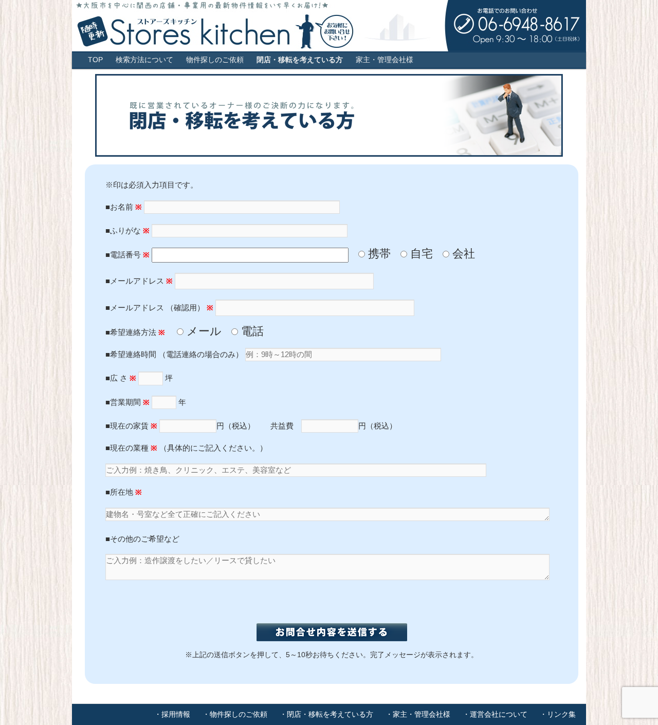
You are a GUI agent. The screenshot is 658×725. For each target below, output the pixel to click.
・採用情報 (172, 714)
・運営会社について (495, 714)
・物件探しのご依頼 (235, 714)
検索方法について (144, 60)
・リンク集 (558, 714)
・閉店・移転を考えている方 (326, 714)
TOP (95, 60)
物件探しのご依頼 (215, 60)
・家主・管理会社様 (418, 714)
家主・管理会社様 (384, 60)
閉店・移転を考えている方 (300, 60)
